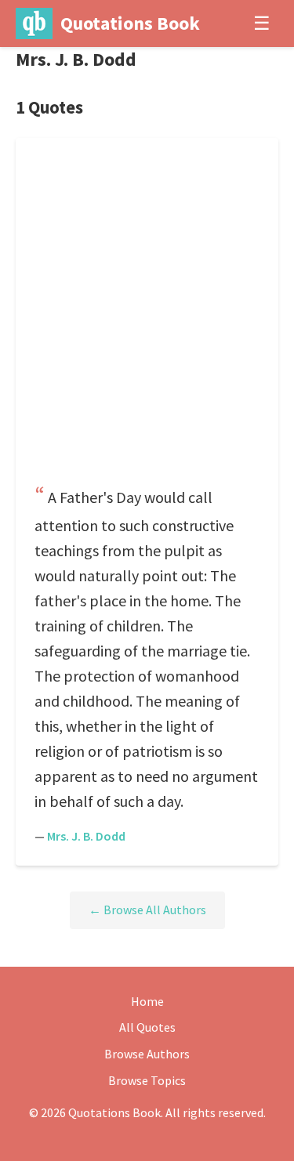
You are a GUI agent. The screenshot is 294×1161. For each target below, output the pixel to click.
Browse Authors (147, 1054)
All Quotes (147, 1027)
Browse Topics (147, 1080)
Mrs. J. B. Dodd (86, 836)
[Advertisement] (147, 316)
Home (147, 1001)
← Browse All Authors (147, 909)
